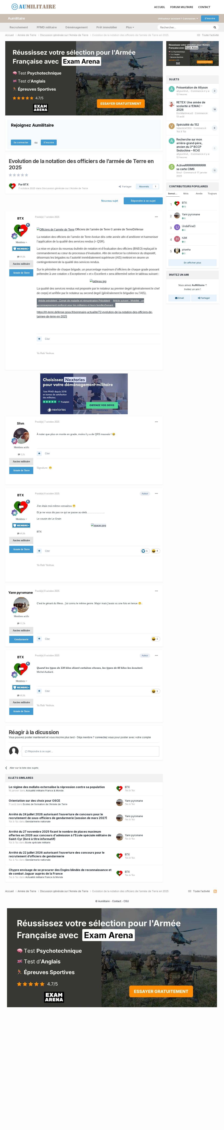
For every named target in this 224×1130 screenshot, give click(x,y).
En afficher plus (192, 262)
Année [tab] (199, 193)
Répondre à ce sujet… (40, 751)
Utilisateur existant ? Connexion (177, 18)
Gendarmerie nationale (38, 821)
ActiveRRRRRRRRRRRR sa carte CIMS (191, 167)
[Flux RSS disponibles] (215, 891)
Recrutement (19, 27)
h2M (184, 237)
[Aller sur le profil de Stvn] (21, 436)
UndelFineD (188, 226)
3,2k (22, 454)
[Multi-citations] (39, 339)
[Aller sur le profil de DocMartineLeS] (172, 104)
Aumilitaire (16, 18)
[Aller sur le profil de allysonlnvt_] (172, 89)
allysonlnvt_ (182, 91)
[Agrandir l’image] (55, 229)
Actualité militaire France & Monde (45, 790)
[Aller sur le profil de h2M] (177, 239)
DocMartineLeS (184, 113)
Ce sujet (202, 27)
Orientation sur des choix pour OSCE (34, 800)
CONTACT (204, 7)
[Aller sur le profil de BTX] (12, 186)
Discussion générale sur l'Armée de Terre (65, 188)
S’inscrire (210, 18)
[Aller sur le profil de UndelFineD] (177, 227)
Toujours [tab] (212, 193)
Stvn (20, 423)
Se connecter (21, 142)
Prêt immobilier (106, 27)
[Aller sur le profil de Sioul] (172, 167)
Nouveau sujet (109, 200)
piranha (186, 249)
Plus (129, 27)
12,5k (22, 623)
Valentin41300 (184, 128)
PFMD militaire (47, 27)
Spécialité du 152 (187, 124)
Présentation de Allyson (192, 87)
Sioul (179, 172)
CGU (126, 901)
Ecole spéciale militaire (37, 842)
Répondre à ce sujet (143, 200)
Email (180, 297)
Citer (47, 339)
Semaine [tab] (173, 193)
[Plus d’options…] (156, 217)
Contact (116, 901)
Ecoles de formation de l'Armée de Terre (45, 804)
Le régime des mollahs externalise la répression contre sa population (57, 787)
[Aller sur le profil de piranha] (177, 251)
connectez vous (104, 737)
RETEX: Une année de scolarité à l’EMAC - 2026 (190, 106)
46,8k (22, 256)
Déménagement (76, 27)
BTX (26, 184)
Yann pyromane (20, 592)
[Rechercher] (215, 27)
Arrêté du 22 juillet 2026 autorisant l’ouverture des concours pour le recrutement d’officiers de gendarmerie (56, 854)
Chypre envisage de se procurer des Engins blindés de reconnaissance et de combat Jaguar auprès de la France (60, 871)
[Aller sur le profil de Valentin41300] (172, 126)
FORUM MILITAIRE (181, 7)
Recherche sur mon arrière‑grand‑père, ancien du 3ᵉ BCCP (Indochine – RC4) (189, 145)
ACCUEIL (159, 7)
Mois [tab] (185, 193)
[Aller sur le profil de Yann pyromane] (21, 605)
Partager (126, 186)
